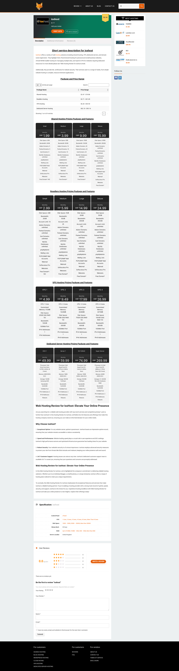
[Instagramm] (120, 77)
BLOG (99, 6)
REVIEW (76, 6)
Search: (85, 85)
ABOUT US (89, 6)
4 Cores (79, 519)
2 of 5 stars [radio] (46, 590)
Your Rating (39, 590)
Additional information (55, 41)
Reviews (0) (71, 41)
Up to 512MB (66, 531)
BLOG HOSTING (39, 655)
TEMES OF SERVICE (96, 658)
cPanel (64, 516)
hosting (58, 55)
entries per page (47, 85)
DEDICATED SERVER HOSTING (43, 666)
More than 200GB (85, 523)
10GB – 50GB (66, 523)
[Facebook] (116, 77)
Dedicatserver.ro (131, 60)
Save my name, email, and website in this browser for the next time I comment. (63, 630)
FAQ (73, 655)
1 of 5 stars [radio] (46, 590)
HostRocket (130, 42)
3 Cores (74, 519)
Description (39, 41)
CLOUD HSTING (39, 660)
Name (38, 614)
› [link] (107, 113)
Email (38, 622)
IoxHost (38, 55)
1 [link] (103, 113)
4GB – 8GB (82, 531)
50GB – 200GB (75, 523)
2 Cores (69, 519)
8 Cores (84, 519)
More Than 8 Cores (92, 519)
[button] (78, 90)
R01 (127, 51)
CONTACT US (109, 6)
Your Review (40, 596)
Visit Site (57, 31)
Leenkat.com (130, 33)
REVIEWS (75, 652)
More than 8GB (90, 531)
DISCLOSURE (94, 660)
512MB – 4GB (75, 531)
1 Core (64, 519)
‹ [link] (100, 113)
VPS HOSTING (38, 663)
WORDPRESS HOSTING (41, 658)
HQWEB (128, 24)
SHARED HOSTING (40, 652)
